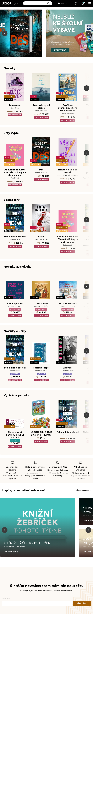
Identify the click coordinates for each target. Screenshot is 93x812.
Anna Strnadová (41, 111)
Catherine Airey (68, 371)
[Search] (48, 3)
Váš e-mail (6, 599)
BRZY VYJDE (9, 164)
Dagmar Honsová (14, 306)
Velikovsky (74, 175)
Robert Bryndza (41, 173)
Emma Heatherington (68, 306)
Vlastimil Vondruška (41, 306)
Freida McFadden (41, 239)
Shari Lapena (15, 239)
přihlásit (82, 603)
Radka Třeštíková (63, 175)
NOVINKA (8, 100)
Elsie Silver (15, 108)
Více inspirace (82, 490)
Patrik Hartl (15, 178)
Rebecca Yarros (41, 371)
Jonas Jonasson (67, 113)
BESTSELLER (9, 96)
